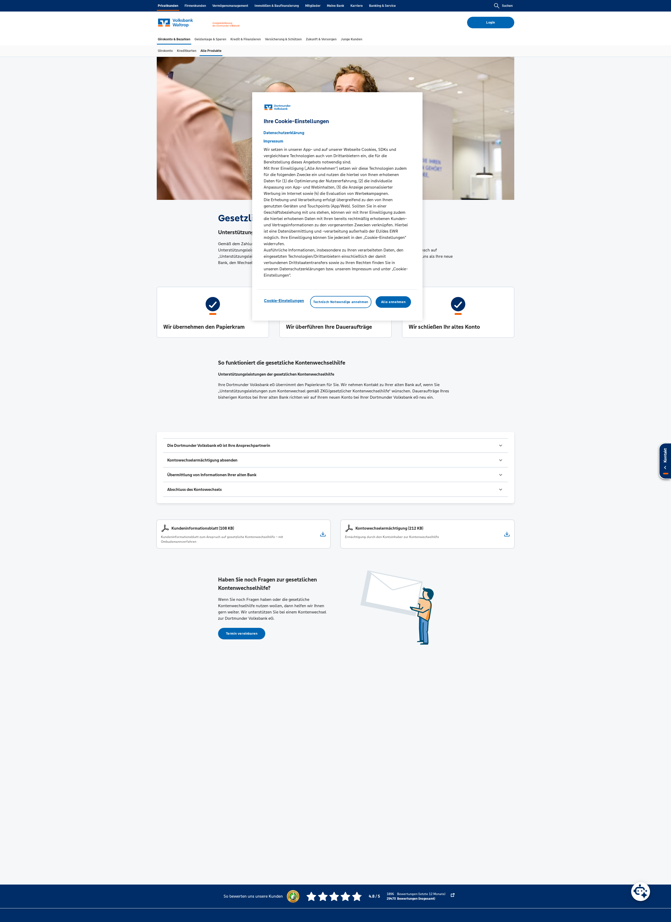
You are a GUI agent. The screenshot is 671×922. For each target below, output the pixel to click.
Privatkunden (168, 6)
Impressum (273, 141)
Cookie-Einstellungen (284, 300)
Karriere (356, 6)
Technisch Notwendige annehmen (340, 302)
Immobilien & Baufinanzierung (277, 6)
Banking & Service (382, 6)
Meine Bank (335, 6)
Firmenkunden (195, 6)
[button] (335, 445)
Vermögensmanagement (230, 6)
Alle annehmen (393, 302)
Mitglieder (313, 6)
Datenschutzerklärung (283, 132)
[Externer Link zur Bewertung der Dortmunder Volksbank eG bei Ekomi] (453, 896)
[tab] (174, 39)
